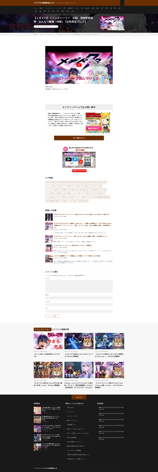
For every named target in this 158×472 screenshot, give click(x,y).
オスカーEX (83, 186)
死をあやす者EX (50, 200)
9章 (58, 11)
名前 (47, 295)
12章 (72, 11)
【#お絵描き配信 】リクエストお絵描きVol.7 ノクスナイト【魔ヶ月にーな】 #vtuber (51, 409)
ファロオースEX (65, 193)
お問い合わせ (70, 407)
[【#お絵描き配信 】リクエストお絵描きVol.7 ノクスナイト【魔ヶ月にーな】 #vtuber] (37, 410)
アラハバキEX (66, 186)
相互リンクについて (72, 420)
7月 (116, 407)
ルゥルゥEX (69, 197)
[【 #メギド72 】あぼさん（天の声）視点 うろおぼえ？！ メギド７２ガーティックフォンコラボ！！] (37, 428)
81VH (62, 182)
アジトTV (58, 186)
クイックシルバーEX (51, 189)
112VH (94, 182)
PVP (105, 182)
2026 (100, 407)
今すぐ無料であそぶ (79, 138)
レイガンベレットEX (79, 197)
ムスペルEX (49, 197)
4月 (109, 407)
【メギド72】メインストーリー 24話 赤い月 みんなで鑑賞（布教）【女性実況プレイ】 (80, 236)
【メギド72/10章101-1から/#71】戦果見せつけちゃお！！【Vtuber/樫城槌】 (109, 355)
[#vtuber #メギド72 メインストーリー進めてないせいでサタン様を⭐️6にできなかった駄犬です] (49, 217)
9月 (120, 413)
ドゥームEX (49, 193)
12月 (103, 415)
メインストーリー (49, 8)
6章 (45, 11)
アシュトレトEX (50, 186)
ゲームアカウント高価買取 (74, 450)
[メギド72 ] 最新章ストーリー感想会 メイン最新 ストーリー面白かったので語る (77, 256)
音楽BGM (70, 8)
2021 (100, 437)
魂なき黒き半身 (84, 200)
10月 (122, 413)
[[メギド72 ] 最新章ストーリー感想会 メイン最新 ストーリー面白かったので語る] (49, 258)
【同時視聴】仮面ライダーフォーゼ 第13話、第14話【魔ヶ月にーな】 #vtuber (51, 418)
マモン (103, 193)
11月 (100, 415)
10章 (62, 11)
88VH (72, 182)
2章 (106, 8)
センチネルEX (70, 189)
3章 (111, 8)
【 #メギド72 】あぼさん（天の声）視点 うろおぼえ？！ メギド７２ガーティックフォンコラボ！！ (51, 427)
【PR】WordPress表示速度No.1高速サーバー (78, 454)
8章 (53, 11)
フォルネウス (75, 193)
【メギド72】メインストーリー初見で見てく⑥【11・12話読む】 (72, 245)
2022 (100, 431)
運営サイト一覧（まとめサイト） (75, 429)
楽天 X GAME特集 (71, 437)
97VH (77, 182)
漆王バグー (58, 200)
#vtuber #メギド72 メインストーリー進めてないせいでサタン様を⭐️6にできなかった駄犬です (81, 214)
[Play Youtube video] (79, 65)
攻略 (41, 8)
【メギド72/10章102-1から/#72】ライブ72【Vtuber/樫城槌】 (78, 355)
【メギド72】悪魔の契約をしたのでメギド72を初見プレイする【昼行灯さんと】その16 (51, 445)
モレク (55, 197)
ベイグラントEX (84, 193)
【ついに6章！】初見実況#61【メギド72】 (47, 355)
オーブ (89, 186)
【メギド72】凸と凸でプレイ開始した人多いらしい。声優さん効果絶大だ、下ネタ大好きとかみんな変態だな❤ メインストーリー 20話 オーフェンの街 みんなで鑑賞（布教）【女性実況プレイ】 (82, 225)
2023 (100, 425)
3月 (107, 407)
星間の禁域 (106, 197)
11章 (67, 11)
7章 (49, 11)
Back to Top (79, 397)
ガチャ (77, 8)
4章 (115, 8)
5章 (119, 8)
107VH (89, 182)
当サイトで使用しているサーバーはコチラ (78, 433)
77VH (57, 182)
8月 (118, 407)
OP (82, 8)
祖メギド (76, 200)
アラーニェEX (75, 186)
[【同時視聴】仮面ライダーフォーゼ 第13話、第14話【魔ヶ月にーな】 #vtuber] (37, 419)
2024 (100, 419)
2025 (100, 413)
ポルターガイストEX (95, 193)
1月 (103, 407)
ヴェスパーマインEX (91, 197)
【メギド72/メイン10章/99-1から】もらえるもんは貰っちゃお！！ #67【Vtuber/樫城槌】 (109, 385)
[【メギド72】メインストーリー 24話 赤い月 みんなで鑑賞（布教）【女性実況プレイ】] (49, 239)
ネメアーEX (56, 193)
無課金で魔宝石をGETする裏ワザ (75, 446)
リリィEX (61, 197)
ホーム (35, 8)
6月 (113, 407)
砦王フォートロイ (68, 200)
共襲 (93, 8)
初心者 (87, 8)
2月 (105, 407)
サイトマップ (70, 411)
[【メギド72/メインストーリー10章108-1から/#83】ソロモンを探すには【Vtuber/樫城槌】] (37, 437)
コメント (47, 278)
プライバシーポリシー (73, 416)
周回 (97, 8)
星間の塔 (100, 197)
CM (64, 8)
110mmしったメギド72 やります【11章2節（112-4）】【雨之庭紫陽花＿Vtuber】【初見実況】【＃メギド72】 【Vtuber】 (78, 385)
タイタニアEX (102, 189)
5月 (111, 407)
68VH (47, 182)
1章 (102, 8)
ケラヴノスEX (61, 189)
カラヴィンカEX (97, 186)
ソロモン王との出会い (81, 189)
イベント (58, 8)
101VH (83, 182)
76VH (52, 182)
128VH (100, 182)
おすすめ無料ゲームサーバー (74, 441)
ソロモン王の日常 (93, 189)
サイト (47, 308)
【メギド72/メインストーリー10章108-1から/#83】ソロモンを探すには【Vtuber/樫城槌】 (51, 436)
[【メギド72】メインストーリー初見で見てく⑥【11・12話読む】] (49, 248)
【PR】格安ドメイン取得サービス (76, 459)
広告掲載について (71, 424)
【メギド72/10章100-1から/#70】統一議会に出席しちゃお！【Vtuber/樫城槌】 (48, 384)
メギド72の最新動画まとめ (50, 468)
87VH (67, 182)
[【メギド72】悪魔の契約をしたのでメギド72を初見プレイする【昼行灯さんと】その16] (37, 446)
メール (47, 301)
